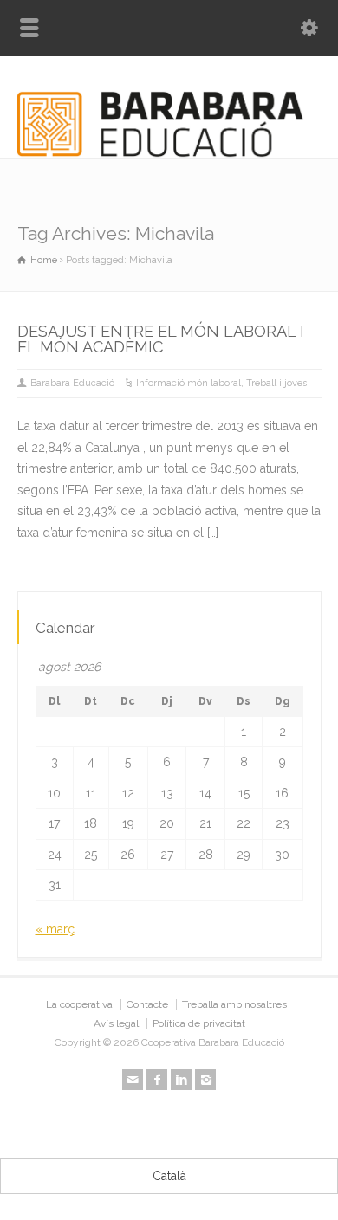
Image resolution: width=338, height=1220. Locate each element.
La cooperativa (79, 1004)
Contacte (147, 1004)
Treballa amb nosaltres (234, 1004)
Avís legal (116, 1023)
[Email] (132, 1079)
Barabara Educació (72, 383)
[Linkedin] (181, 1079)
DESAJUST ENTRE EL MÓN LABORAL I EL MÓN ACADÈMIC (160, 339)
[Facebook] (156, 1079)
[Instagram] (205, 1079)
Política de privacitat (199, 1023)
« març (55, 929)
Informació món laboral (188, 383)
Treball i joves (276, 383)
